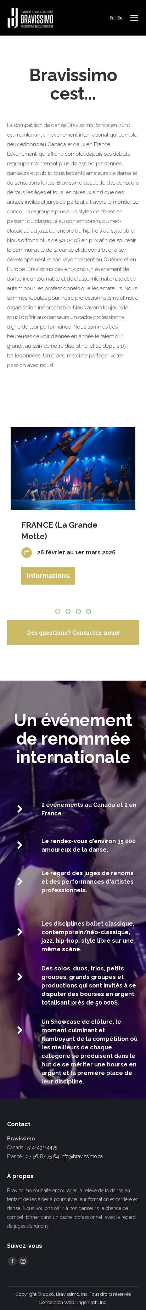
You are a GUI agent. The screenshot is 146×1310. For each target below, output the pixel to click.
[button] (57, 611)
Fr (112, 17)
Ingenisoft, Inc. (92, 1302)
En (120, 17)
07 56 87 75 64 (42, 1156)
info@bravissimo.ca (82, 1156)
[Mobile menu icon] (134, 17)
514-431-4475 (42, 1147)
